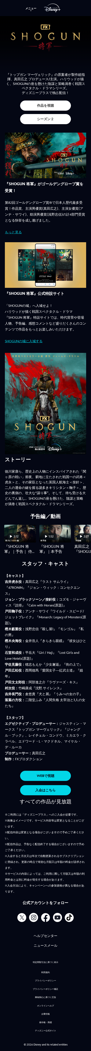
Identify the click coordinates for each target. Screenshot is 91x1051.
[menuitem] (30, 8)
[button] (45, 106)
